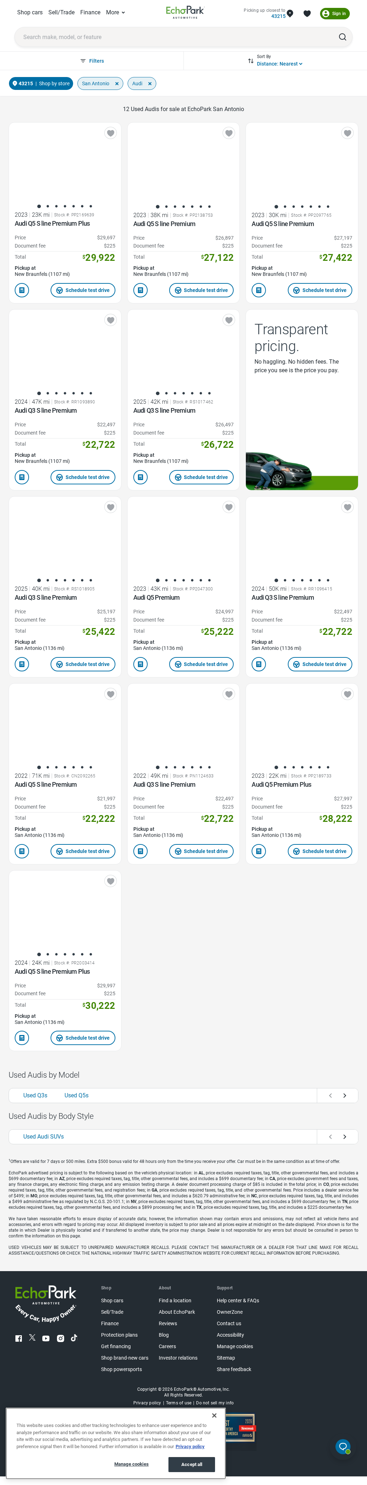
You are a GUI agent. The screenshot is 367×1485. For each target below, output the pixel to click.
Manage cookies (131, 1464)
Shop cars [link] (30, 12)
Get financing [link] (116, 1346)
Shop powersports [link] (121, 1369)
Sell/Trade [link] (61, 12)
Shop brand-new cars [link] (124, 1358)
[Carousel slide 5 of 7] (73, 206)
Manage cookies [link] (235, 1346)
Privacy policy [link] (147, 1402)
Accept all (191, 1464)
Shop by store (54, 83)
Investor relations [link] (178, 1358)
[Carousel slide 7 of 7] (90, 206)
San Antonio (95, 83)
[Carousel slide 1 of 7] (39, 206)
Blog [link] (164, 1335)
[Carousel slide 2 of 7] (47, 206)
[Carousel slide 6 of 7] (82, 206)
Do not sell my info (215, 1402)
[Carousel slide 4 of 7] (65, 206)
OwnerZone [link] (230, 1312)
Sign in (339, 13)
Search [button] (342, 36)
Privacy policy (190, 1446)
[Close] (214, 1415)
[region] (116, 1443)
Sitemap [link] (226, 1358)
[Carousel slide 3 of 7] (56, 206)
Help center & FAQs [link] (238, 1300)
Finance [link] (90, 12)
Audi (137, 83)
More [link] (112, 12)
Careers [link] (167, 1346)
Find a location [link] (175, 1300)
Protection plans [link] (119, 1335)
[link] (185, 13)
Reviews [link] (168, 1323)
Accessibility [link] (230, 1335)
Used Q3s (35, 1095)
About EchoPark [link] (177, 1312)
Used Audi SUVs (43, 1136)
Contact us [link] (229, 1323)
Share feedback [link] (234, 1369)
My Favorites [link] (307, 13)
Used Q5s (77, 1095)
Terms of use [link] (178, 1402)
